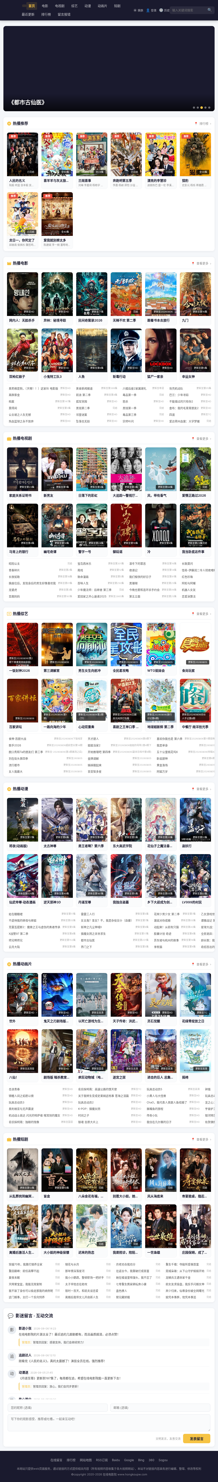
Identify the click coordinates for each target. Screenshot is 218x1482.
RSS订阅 (102, 1460)
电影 (45, 6)
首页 (32, 6)
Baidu (116, 1460)
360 (151, 1460)
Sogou (163, 1460)
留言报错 (64, 14)
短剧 (117, 6)
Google (129, 1460)
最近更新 (28, 14)
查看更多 (202, 263)
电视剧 (60, 6)
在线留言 (56, 1460)
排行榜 (46, 14)
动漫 (88, 6)
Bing (141, 1460)
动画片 (102, 6)
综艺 (74, 6)
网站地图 (86, 1460)
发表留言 (197, 1439)
